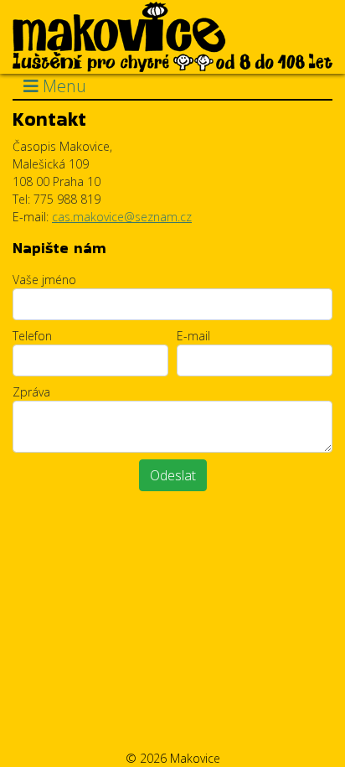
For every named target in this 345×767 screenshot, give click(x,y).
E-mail (193, 336)
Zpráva (31, 392)
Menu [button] (62, 86)
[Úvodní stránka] (172, 36)
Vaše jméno (44, 280)
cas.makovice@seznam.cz (122, 217)
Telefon (32, 336)
